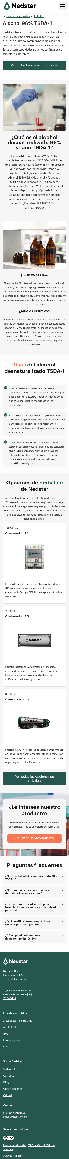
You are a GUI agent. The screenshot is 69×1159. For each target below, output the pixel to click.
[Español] (8, 1138)
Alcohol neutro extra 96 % (17, 1020)
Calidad (7, 1095)
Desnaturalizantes (18, 16)
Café (5, 1046)
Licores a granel (12, 1040)
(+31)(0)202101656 (14, 1112)
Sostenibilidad (11, 1069)
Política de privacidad (14, 1145)
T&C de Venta (36, 1145)
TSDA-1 (39, 16)
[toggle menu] (63, 6)
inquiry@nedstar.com (15, 1116)
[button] (34, 878)
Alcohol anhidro (12, 1027)
